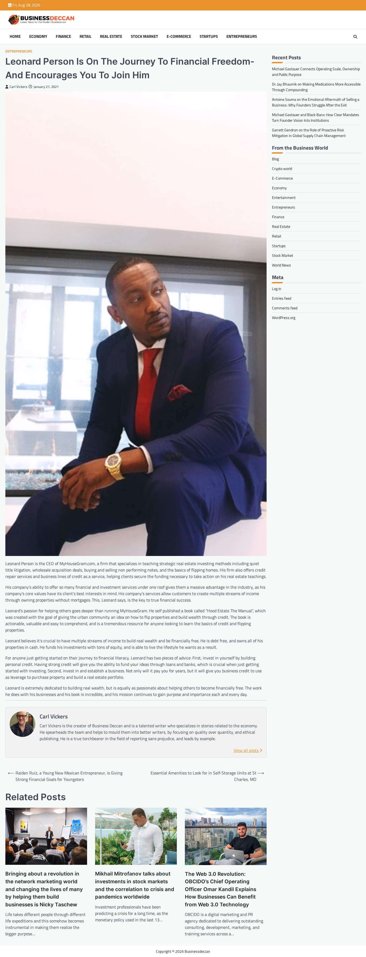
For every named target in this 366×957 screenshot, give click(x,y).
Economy (38, 36)
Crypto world (282, 169)
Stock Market (144, 36)
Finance (63, 36)
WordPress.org (283, 318)
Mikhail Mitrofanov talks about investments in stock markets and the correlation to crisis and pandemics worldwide (134, 885)
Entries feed (281, 298)
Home (15, 36)
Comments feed (284, 308)
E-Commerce (179, 36)
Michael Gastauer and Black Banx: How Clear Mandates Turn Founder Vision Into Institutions (315, 117)
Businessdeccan (197, 951)
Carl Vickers (18, 86)
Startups (209, 36)
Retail (85, 36)
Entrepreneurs (241, 36)
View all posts (247, 750)
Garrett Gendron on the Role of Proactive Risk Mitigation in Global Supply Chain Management (309, 132)
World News (281, 265)
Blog (275, 159)
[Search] (355, 37)
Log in (276, 289)
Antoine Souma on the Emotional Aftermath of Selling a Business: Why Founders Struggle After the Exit (315, 102)
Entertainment (284, 198)
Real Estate (111, 36)
